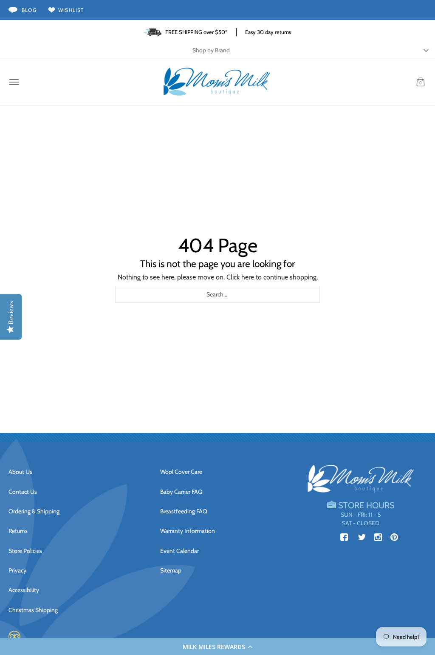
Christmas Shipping (33, 610)
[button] (217, 646)
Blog (29, 10)
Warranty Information (187, 531)
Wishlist (71, 10)
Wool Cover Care (181, 472)
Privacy (17, 570)
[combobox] (217, 294)
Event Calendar (179, 551)
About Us (20, 472)
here (247, 277)
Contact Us (22, 492)
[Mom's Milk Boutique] (217, 82)
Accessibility (23, 590)
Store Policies (25, 551)
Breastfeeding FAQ (183, 511)
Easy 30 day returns (268, 31)
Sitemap (170, 570)
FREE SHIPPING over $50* (196, 31)
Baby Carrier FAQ (181, 492)
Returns (18, 531)
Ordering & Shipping (33, 511)
